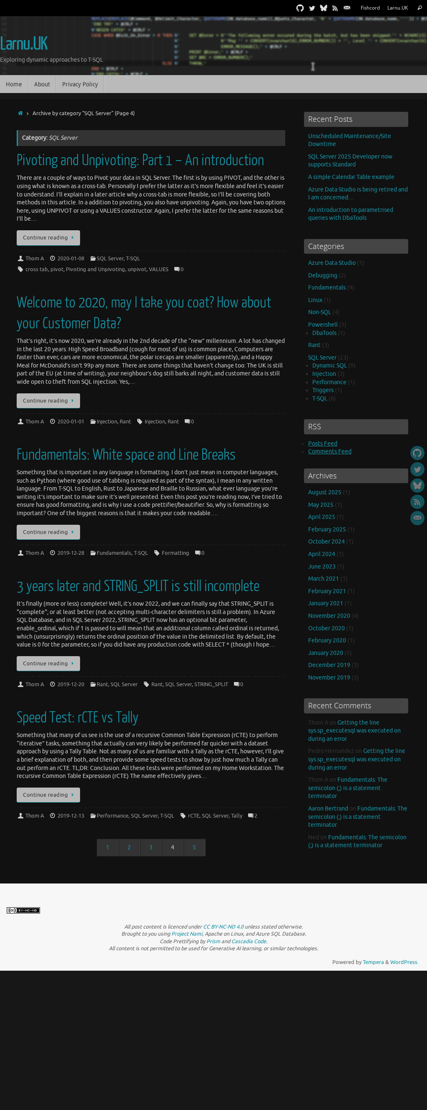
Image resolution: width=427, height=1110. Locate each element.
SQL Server (110, 258)
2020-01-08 (71, 258)
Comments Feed (330, 451)
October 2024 (326, 541)
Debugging (322, 275)
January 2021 (325, 603)
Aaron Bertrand (328, 808)
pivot (56, 269)
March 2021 (323, 578)
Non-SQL (319, 312)
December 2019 (329, 665)
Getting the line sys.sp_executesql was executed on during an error (354, 731)
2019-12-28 (71, 553)
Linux (315, 300)
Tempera (373, 962)
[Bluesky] (323, 8)
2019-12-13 (71, 816)
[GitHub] (300, 8)
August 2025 (325, 492)
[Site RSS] (335, 8)
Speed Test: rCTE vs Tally (77, 718)
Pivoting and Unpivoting (95, 269)
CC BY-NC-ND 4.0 (223, 927)
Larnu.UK (397, 8)
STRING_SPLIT (211, 684)
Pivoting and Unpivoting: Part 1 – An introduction (140, 160)
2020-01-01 (71, 421)
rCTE (193, 816)
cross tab (36, 269)
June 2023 (322, 566)
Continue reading (45, 237)
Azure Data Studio (332, 263)
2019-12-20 (71, 684)
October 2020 (326, 628)
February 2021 (327, 591)
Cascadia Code (248, 941)
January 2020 (325, 653)
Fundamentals (114, 553)
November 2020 (329, 615)
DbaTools (324, 333)
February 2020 (327, 640)
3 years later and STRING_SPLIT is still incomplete (138, 586)
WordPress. (404, 962)
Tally (236, 816)
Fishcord (370, 8)
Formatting (175, 553)
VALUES (158, 269)
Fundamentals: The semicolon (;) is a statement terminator (347, 788)
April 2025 (321, 517)
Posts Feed (322, 443)
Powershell (323, 324)
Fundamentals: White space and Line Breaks (126, 455)
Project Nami (186, 934)
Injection (107, 421)
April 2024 (321, 554)
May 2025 (321, 504)
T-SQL (133, 258)
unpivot (137, 269)
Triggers (323, 390)
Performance (112, 816)
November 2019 (329, 677)
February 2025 (327, 529)
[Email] (347, 8)
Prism (213, 941)
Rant (125, 421)
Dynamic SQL (329, 365)
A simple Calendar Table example (351, 177)
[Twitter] (312, 8)
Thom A (34, 258)
